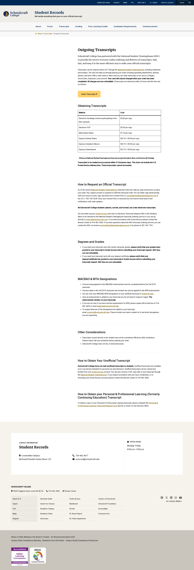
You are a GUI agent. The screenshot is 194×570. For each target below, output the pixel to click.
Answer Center (70, 491)
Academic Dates (46, 514)
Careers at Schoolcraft (106, 499)
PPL (132, 2)
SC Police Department (77, 519)
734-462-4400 (54, 491)
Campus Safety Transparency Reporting (26, 540)
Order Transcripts (88, 94)
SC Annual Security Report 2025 (63, 537)
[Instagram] (176, 497)
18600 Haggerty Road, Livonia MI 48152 (28, 491)
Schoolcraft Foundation (107, 504)
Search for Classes (47, 504)
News (125, 2)
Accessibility (103, 509)
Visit (14, 509)
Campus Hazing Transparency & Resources (82, 540)
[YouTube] (180, 497)
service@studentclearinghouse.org (114, 225)
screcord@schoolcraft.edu (98, 312)
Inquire (15, 504)
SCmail (72, 509)
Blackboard (73, 504)
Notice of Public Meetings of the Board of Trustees (30, 537)
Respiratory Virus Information (53, 540)
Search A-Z (17, 499)
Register (16, 519)
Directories (44, 519)
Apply (15, 514)
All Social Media (173, 501)
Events (116, 2)
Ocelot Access (167, 2)
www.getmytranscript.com (97, 219)
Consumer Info (104, 514)
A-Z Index (153, 2)
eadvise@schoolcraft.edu (108, 306)
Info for (141, 2)
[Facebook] (162, 497)
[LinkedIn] (171, 497)
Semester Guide (103, 2)
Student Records (49, 12)
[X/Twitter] (166, 497)
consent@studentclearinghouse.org (141, 196)
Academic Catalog (47, 509)
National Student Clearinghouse (131, 70)
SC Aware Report (75, 514)
